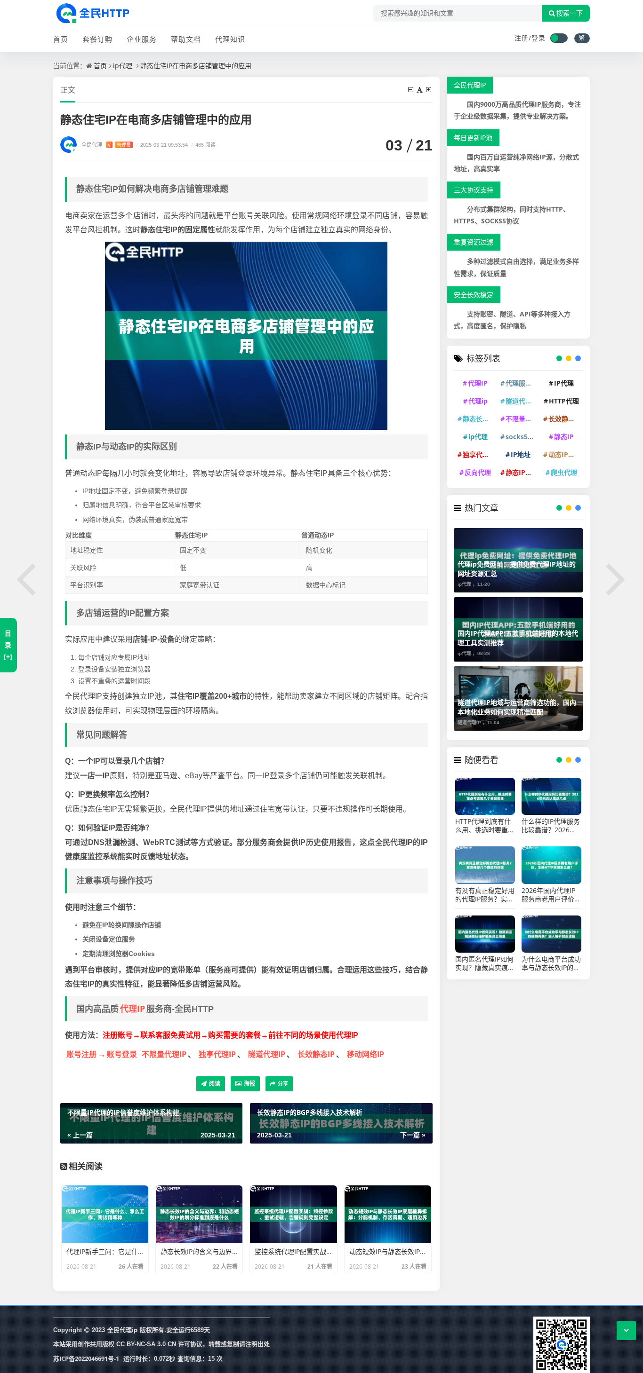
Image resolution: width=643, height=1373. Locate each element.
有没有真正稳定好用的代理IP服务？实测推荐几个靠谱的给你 (484, 894)
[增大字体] (429, 89)
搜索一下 (569, 13)
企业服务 (142, 39)
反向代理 (478, 472)
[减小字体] (411, 89)
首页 (60, 39)
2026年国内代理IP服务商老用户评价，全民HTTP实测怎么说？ (551, 894)
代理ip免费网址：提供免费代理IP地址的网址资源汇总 (517, 569)
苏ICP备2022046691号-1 (86, 1358)
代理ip (478, 400)
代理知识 (230, 39)
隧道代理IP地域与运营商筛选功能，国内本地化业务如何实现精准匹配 (517, 707)
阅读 (214, 1084)
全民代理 (106, 144)
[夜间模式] (558, 38)
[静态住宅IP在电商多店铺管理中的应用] (246, 335)
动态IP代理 (564, 454)
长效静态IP (316, 1054)
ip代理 (122, 65)
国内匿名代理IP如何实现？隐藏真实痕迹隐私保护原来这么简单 (484, 963)
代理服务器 (522, 383)
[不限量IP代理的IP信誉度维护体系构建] (26, 577)
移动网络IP (365, 1054)
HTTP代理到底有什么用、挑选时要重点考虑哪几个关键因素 (484, 825)
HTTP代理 (564, 400)
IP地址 (520, 454)
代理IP (132, 1008)
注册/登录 (530, 37)
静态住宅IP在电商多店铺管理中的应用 (195, 65)
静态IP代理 (522, 472)
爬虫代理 (564, 472)
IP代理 (564, 383)
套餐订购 (97, 39)
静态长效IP (479, 418)
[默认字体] (420, 89)
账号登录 (122, 1054)
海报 (248, 1084)
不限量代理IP (164, 1054)
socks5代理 (522, 436)
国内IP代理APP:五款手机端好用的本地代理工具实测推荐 (518, 638)
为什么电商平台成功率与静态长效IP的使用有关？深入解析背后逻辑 (551, 963)
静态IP (564, 436)
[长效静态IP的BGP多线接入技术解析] (616, 577)
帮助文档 (186, 39)
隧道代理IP (266, 1054)
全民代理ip (122, 1330)
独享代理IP (217, 1054)
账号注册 (81, 1054)
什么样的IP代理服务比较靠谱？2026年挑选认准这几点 (551, 825)
